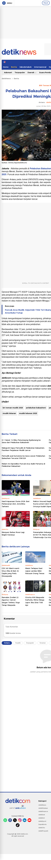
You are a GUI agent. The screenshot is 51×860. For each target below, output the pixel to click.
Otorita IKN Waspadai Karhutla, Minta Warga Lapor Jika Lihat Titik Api (34, 601)
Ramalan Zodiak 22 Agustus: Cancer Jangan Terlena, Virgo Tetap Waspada (11, 601)
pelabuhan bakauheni (36, 408)
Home (5, 67)
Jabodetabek (25, 67)
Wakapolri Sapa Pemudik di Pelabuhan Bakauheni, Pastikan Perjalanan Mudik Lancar (23, 449)
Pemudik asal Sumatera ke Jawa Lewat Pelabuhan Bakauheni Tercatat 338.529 (23, 457)
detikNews (6, 78)
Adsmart (8, 72)
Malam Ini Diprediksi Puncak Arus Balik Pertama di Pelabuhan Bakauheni (23, 465)
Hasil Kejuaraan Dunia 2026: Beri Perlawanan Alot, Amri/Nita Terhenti (15, 503)
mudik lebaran (9, 413)
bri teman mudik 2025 (13, 408)
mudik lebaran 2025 (28, 413)
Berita (14, 67)
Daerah (31, 72)
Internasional (40, 67)
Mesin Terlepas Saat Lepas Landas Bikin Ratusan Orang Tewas (34, 570)
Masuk (46, 3)
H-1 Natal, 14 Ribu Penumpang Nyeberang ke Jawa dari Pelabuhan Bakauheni (21, 441)
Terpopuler (20, 72)
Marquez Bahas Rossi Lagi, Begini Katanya (13, 533)
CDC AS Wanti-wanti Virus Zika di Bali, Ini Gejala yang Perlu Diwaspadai (10, 572)
